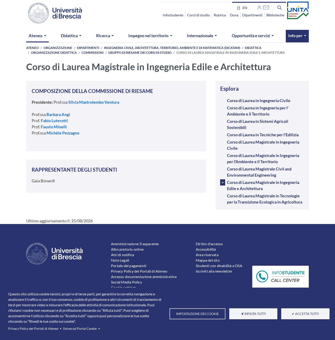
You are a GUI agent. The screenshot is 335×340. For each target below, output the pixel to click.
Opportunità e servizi (251, 35)
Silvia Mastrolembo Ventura (93, 102)
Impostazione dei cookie (197, 314)
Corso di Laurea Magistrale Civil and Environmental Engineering (259, 172)
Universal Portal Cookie (80, 328)
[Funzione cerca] (279, 7)
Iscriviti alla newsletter (214, 271)
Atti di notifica (122, 254)
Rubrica (220, 15)
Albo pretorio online (127, 249)
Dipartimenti (252, 15)
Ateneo (35, 35)
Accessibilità (206, 249)
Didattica (69, 35)
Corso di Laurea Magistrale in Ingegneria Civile (263, 145)
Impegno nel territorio (148, 35)
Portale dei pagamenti (128, 265)
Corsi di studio (198, 15)
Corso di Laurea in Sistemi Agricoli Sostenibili (257, 124)
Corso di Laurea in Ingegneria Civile (258, 100)
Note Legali (120, 260)
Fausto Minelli (54, 126)
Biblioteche (275, 15)
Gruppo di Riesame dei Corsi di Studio (140, 52)
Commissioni (92, 52)
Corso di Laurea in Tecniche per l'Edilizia (263, 134)
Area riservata (207, 254)
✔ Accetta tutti (305, 314)
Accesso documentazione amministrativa (144, 276)
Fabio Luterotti (54, 120)
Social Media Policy (126, 282)
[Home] (52, 13)
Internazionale (200, 35)
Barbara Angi (58, 114)
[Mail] (266, 6)
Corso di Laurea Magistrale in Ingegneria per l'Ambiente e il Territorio (263, 158)
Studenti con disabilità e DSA (219, 265)
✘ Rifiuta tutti (253, 314)
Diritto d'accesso (209, 244)
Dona (234, 15)
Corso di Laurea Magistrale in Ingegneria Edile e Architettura (263, 185)
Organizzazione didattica (54, 52)
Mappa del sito (208, 260)
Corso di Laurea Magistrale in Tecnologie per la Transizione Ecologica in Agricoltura (264, 198)
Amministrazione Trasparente (135, 244)
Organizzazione (58, 48)
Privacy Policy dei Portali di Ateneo (33, 328)
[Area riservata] (259, 6)
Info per (295, 35)
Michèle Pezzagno (62, 132)
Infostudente (173, 15)
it (238, 7)
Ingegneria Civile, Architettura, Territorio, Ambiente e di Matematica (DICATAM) (172, 48)
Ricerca (103, 35)
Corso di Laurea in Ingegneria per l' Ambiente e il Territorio (258, 110)
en (244, 7)
